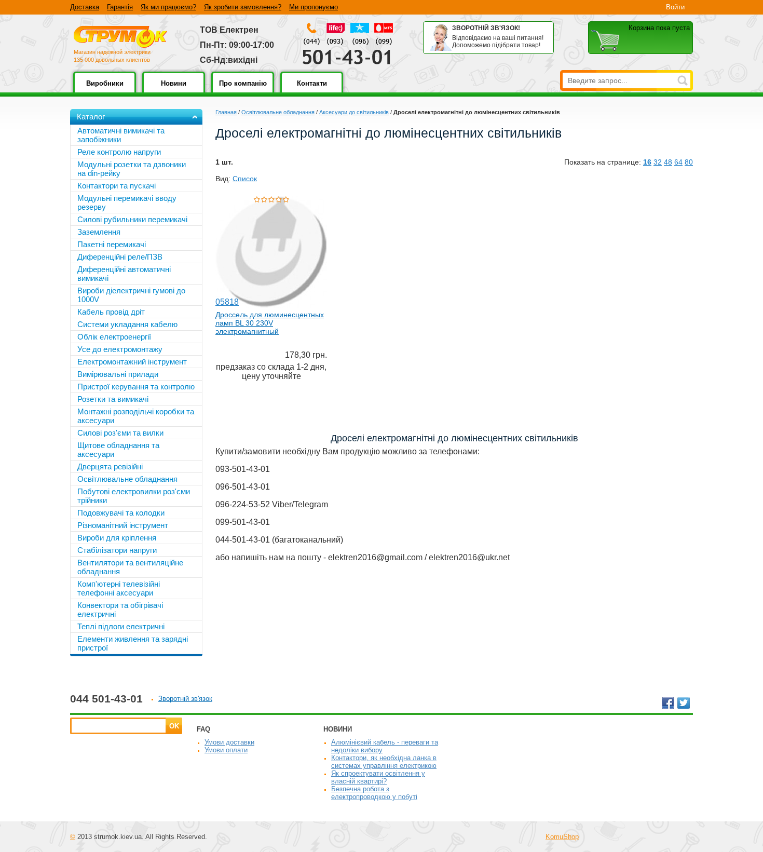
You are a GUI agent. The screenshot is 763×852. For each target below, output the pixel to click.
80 (689, 162)
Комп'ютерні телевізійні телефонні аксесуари (118, 588)
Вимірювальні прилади (117, 374)
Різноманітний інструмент (122, 525)
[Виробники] (104, 90)
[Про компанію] (242, 90)
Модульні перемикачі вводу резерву (126, 202)
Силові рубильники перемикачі (132, 219)
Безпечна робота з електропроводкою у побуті (374, 793)
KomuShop (562, 837)
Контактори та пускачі (116, 185)
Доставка (84, 7)
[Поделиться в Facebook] (668, 703)
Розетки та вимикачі (112, 399)
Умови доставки (229, 742)
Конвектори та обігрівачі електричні (120, 609)
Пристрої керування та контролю (136, 386)
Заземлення (98, 231)
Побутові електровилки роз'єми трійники (133, 496)
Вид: (222, 178)
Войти (675, 7)
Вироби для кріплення (116, 537)
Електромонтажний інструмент (132, 361)
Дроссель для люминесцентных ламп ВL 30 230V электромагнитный (269, 322)
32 (657, 162)
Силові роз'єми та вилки (120, 432)
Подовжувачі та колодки (121, 512)
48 (668, 162)
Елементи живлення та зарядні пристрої (132, 643)
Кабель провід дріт (111, 311)
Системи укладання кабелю (127, 324)
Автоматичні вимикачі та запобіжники (121, 135)
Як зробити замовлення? (242, 7)
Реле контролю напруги (119, 151)
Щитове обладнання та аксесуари (118, 449)
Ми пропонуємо (313, 7)
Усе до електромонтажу (119, 349)
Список (245, 178)
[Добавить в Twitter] (683, 703)
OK (174, 726)
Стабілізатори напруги (117, 550)
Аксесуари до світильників (354, 112)
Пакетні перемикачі (111, 244)
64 (678, 162)
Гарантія (120, 7)
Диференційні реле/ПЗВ (119, 256)
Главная (226, 112)
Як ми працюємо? (168, 7)
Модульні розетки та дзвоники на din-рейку (131, 169)
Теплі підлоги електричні (121, 626)
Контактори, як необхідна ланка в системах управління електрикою (384, 761)
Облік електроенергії (114, 336)
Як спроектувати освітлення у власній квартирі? (378, 777)
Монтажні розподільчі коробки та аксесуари (135, 416)
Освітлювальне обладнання (278, 112)
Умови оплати (226, 750)
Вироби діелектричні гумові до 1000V (131, 295)
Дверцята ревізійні (110, 466)
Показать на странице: (602, 162)
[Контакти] (312, 90)
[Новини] (173, 90)
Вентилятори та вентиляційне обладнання (130, 567)
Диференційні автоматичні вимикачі (124, 273)
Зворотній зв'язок (185, 698)
